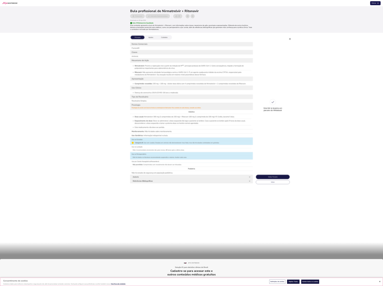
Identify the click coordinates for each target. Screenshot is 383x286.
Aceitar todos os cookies (310, 281)
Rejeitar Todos (293, 281)
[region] (191, 282)
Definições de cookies (277, 281)
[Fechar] (380, 281)
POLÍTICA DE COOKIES (118, 284)
